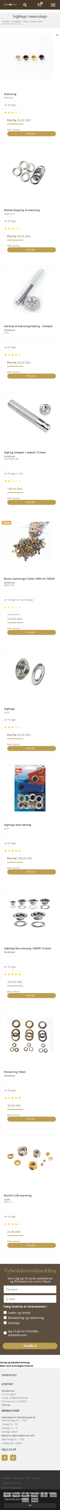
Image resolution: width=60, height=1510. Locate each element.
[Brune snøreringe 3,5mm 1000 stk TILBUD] (30, 547)
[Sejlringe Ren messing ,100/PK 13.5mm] (30, 916)
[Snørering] (30, 62)
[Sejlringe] (30, 677)
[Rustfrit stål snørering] (30, 1163)
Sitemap (6, 1404)
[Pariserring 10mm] (30, 1040)
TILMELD (30, 1346)
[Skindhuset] (9, 5)
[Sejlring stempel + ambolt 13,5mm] (30, 420)
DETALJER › (31, 133)
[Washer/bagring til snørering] (30, 178)
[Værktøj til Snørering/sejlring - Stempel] (30, 294)
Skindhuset (9, 1375)
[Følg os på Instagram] (13, 1458)
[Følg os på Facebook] (5, 1458)
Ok (30, 1505)
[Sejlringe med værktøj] (30, 793)
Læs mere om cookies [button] (16, 1498)
